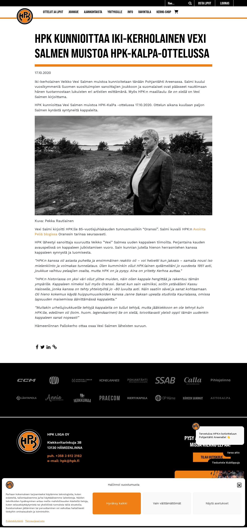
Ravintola (144, 12)
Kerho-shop (163, 12)
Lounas (224, 3)
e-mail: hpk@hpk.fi (63, 461)
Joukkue (74, 12)
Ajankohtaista (93, 12)
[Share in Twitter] (42, 347)
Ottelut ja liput (53, 12)
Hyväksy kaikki (116, 503)
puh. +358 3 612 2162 (64, 456)
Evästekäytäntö (14, 521)
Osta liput (204, 3)
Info (130, 12)
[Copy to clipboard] (54, 347)
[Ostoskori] (177, 13)
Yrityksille (114, 12)
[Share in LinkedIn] (49, 347)
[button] (239, 485)
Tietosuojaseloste (35, 521)
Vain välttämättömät (167, 503)
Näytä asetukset (217, 503)
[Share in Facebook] (37, 347)
